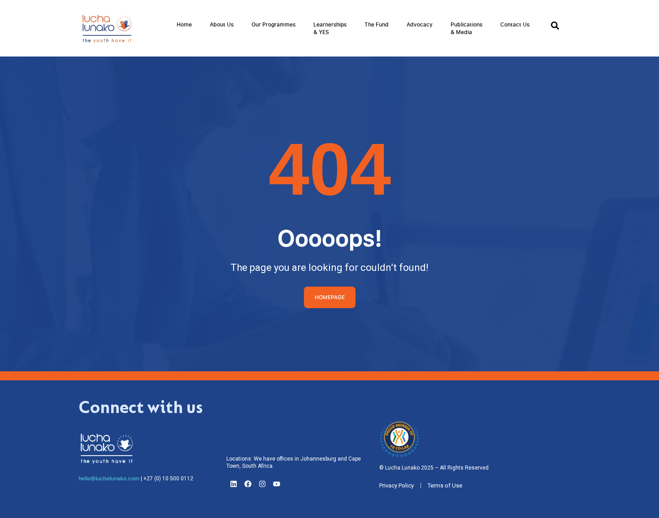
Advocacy (420, 24)
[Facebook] (248, 484)
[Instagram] (262, 484)
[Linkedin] (233, 484)
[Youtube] (276, 484)
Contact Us (514, 24)
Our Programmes (273, 24)
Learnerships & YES (330, 28)
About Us (222, 24)
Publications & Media (466, 28)
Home (184, 24)
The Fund (376, 24)
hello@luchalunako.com (108, 478)
